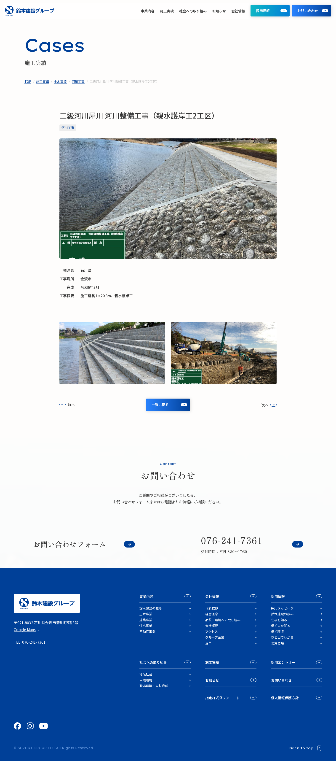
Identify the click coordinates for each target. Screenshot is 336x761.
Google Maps (25, 629)
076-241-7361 (33, 642)
